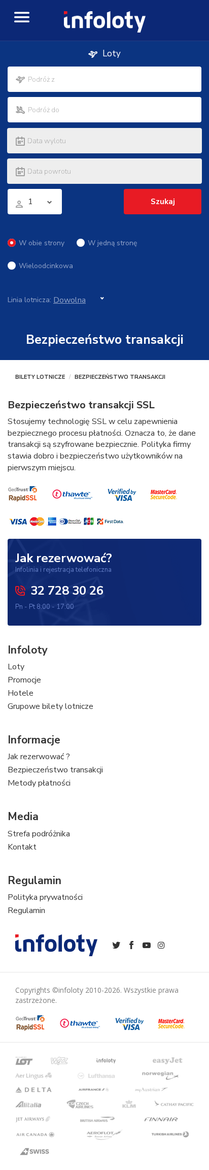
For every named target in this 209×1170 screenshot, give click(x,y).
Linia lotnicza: (29, 300)
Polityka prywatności (45, 897)
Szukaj (163, 202)
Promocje (24, 680)
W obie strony (41, 243)
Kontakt (22, 847)
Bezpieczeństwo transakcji (55, 769)
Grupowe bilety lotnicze (50, 706)
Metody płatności (39, 783)
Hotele (20, 693)
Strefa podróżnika (39, 833)
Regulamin (26, 910)
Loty (16, 666)
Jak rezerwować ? (39, 756)
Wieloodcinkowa (46, 266)
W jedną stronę (112, 243)
